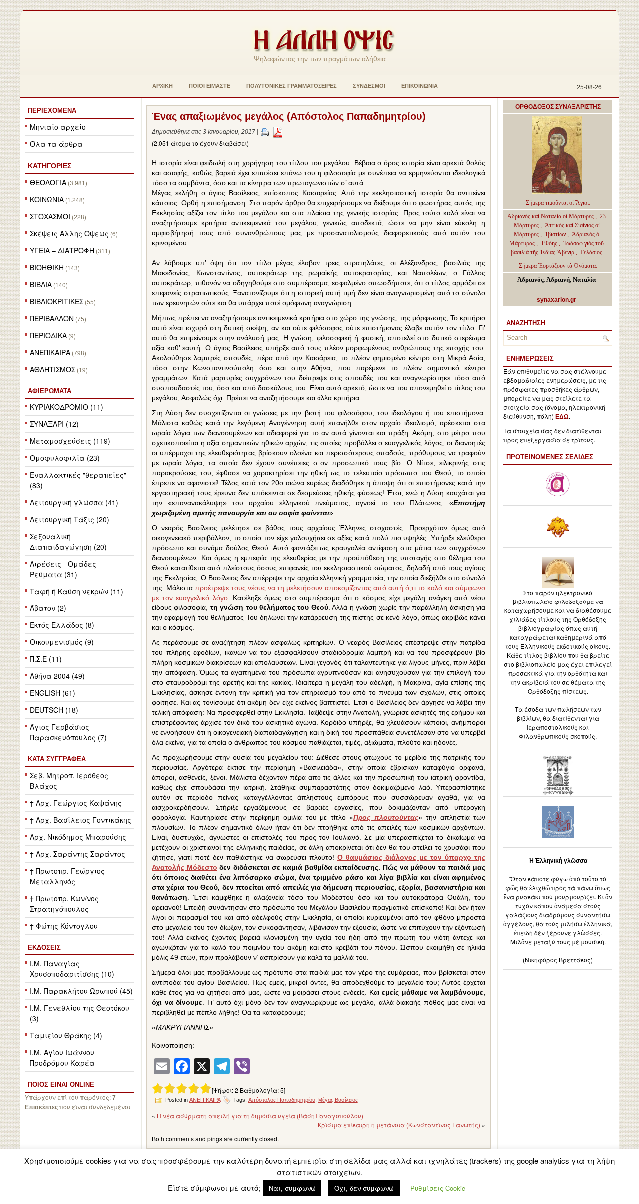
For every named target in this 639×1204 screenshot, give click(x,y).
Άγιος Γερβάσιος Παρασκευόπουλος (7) (68, 732)
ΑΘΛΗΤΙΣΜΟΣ (52, 369)
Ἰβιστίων (556, 234)
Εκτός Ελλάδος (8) (62, 625)
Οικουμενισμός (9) (62, 642)
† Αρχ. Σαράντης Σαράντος (77, 854)
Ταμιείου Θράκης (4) (66, 1035)
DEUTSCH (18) (54, 710)
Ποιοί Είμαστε (209, 86)
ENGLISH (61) (52, 693)
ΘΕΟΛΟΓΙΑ (48, 182)
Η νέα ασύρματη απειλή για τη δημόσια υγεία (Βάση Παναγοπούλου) (260, 1115)
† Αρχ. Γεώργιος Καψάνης (76, 803)
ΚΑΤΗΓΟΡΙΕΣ (49, 166)
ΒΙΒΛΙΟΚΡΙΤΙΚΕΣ (56, 301)
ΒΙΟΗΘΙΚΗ (47, 267)
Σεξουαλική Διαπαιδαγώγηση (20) (68, 541)
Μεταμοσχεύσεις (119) (70, 441)
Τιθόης (550, 243)
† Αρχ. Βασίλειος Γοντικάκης (80, 820)
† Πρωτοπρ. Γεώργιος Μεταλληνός (67, 876)
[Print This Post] (265, 131)
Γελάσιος (591, 252)
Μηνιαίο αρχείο (58, 127)
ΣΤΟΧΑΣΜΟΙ (50, 216)
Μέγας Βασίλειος (338, 1100)
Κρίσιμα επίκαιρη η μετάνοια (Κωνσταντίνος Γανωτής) (399, 1124)
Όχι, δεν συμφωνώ (364, 1188)
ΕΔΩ (562, 416)
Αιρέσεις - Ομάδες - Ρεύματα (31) (65, 569)
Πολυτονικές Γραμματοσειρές (291, 86)
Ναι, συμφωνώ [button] (292, 1188)
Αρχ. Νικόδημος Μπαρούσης (78, 837)
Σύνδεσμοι (369, 86)
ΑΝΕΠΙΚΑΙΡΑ (50, 352)
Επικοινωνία (419, 86)
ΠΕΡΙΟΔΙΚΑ (48, 335)
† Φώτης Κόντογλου (64, 926)
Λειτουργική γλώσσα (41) (74, 502)
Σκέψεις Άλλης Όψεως (69, 233)
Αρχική (162, 86)
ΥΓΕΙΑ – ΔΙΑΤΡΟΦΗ (62, 250)
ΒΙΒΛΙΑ (41, 284)
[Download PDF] (277, 131)
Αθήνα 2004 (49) (57, 676)
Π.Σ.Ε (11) (46, 659)
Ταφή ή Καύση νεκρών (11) (76, 591)
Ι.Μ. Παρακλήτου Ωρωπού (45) (81, 991)
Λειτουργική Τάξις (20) (69, 519)
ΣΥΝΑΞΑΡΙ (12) (54, 424)
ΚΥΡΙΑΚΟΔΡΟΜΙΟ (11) (66, 407)
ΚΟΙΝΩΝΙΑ (47, 199)
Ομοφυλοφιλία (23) (65, 458)
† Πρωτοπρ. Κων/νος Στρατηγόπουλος (64, 903)
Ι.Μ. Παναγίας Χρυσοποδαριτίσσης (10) (72, 968)
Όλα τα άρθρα (56, 144)
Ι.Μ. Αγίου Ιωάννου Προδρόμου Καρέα (62, 1057)
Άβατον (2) (48, 608)
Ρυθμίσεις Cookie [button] (437, 1188)
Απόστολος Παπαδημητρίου (281, 1100)
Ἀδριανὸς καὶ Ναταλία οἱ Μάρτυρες (551, 216)
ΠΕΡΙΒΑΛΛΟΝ (52, 318)
